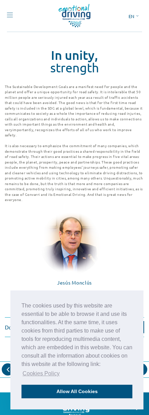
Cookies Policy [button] (41, 373)
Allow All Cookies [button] (77, 391)
